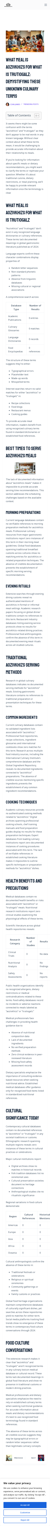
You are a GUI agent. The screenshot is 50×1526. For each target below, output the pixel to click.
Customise (25, 1512)
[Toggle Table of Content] (35, 115)
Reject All (25, 1520)
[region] (25, 1502)
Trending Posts (30, 104)
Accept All (25, 1505)
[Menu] (45, 5)
